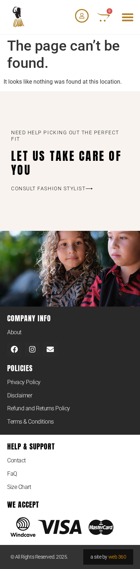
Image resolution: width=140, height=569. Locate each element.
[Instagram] (32, 349)
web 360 (117, 557)
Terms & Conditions (30, 421)
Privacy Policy (24, 382)
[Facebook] (14, 349)
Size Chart (19, 487)
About (14, 332)
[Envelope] (50, 349)
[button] (127, 17)
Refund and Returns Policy (38, 408)
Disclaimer (19, 395)
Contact (16, 460)
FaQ (12, 473)
